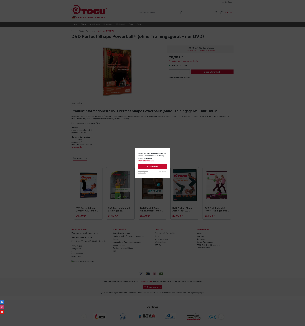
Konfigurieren (162, 171)
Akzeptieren (152, 167)
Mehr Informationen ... (146, 161)
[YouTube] (2, 312)
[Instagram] (2, 307)
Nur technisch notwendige (143, 172)
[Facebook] (2, 302)
